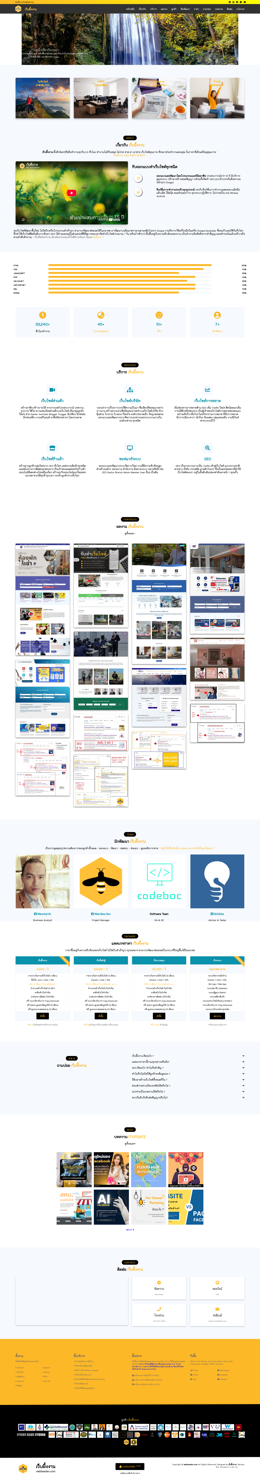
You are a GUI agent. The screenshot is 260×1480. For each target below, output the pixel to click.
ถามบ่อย (207, 8)
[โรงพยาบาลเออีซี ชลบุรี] (139, 1429)
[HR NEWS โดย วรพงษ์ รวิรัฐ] (40, 1429)
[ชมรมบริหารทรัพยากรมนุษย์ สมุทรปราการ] (161, 1429)
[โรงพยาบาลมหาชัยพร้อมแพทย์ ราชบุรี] (206, 1429)
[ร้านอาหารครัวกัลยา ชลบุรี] (59, 1437)
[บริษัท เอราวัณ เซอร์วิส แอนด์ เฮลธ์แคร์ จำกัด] (153, 1429)
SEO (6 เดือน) (159, 984)
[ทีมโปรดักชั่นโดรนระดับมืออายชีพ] (31, 1437)
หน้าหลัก (130, 8)
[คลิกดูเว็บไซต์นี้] (100, 1437)
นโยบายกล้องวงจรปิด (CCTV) (147, 1384)
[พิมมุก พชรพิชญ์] (102, 1429)
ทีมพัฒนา (185, 8)
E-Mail (195, 1374)
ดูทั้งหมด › (130, 533)
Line (194, 1379)
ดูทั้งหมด (129, 1143)
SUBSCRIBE (131, 1466)
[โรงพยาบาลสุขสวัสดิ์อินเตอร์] (56, 1429)
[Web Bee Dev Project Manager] (101, 881)
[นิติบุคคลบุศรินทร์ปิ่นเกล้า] (183, 1429)
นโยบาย (240, 8)
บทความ (219, 8)
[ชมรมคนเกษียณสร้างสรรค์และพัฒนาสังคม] (124, 1429)
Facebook (223, 1374)
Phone (195, 1370)
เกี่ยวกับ (142, 8)
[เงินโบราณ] (238, 1429)
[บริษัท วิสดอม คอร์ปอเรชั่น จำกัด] (228, 1429)
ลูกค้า (174, 8)
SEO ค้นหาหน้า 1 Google (44, 57)
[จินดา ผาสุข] (95, 1429)
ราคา (196, 8)
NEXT (129, 1229)
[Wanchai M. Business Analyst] (43, 881)
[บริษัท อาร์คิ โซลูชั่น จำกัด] (168, 1429)
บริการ (153, 8)
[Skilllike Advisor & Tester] (217, 881)
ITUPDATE (137, 1136)
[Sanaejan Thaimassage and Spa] (109, 1429)
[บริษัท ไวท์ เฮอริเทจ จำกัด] (30, 1429)
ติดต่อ (229, 8)
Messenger (224, 1370)
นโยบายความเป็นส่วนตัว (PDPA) (148, 1380)
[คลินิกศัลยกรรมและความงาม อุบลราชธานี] (176, 1429)
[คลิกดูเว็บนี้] (241, 1437)
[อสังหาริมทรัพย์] (52, 1437)
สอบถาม (217, 1016)
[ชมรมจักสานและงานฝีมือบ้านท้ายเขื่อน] (117, 1429)
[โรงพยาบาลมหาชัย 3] (198, 1429)
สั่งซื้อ (42, 1016)
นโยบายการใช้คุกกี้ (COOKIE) (146, 1375)
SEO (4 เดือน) (101, 984)
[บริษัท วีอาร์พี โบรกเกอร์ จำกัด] (215, 1429)
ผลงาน (164, 8)
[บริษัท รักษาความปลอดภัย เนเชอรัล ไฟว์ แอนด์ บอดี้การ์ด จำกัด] (80, 1429)
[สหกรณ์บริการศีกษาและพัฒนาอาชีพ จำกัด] (191, 1429)
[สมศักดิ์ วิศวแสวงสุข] (21, 1429)
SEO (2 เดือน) (42, 984)
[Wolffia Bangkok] (87, 1429)
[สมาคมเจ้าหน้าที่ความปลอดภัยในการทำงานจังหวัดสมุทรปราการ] (72, 1429)
